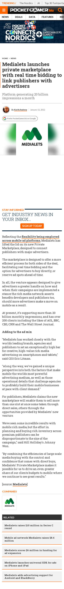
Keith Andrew (20, 109)
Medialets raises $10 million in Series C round (29, 527)
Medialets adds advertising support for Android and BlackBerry (29, 576)
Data (32, 17)
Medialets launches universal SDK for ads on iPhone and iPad (30, 564)
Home (5, 58)
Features (47, 17)
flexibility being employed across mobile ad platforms (30, 238)
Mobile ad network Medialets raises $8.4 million (29, 539)
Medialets (20, 484)
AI (38, 3)
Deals (19, 17)
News (5, 17)
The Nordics (26, 3)
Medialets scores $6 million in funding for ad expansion (31, 552)
